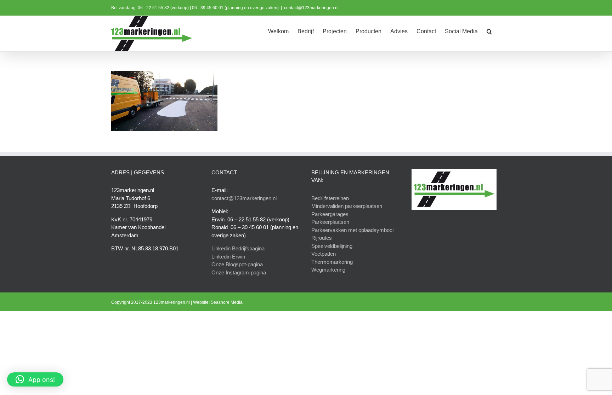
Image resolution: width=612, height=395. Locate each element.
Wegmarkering (328, 270)
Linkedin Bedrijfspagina (238, 248)
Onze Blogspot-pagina (237, 264)
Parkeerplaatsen (330, 222)
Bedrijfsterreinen (330, 198)
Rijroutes (321, 238)
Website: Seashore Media (218, 302)
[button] (489, 31)
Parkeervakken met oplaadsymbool (352, 230)
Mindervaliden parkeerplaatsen (346, 206)
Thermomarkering (332, 262)
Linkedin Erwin (228, 257)
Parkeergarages (329, 214)
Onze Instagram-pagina (238, 272)
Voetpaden (323, 254)
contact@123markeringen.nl (311, 7)
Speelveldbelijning (331, 246)
